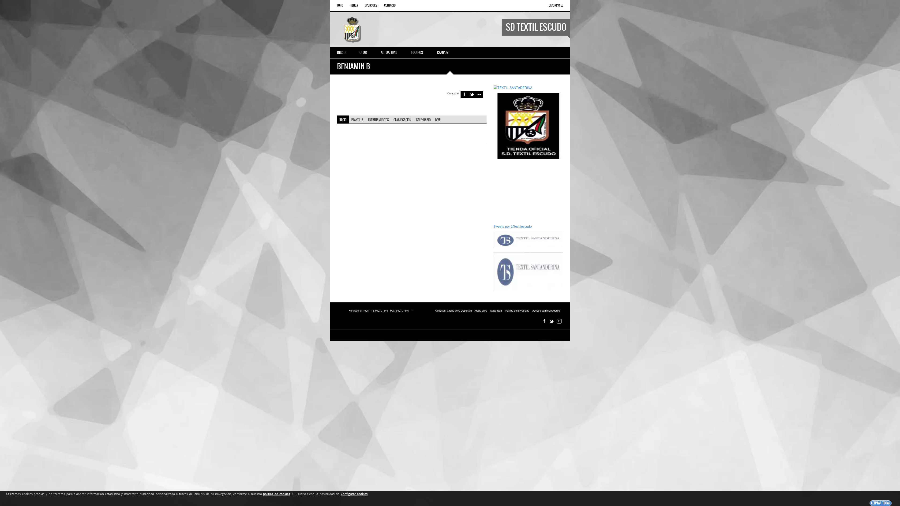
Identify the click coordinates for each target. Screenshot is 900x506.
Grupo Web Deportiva (459, 310)
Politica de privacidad (517, 310)
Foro (340, 5)
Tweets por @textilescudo (513, 226)
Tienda (354, 5)
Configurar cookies (354, 494)
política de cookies (276, 494)
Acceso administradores (546, 310)
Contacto (390, 5)
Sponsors (371, 5)
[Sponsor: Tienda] (528, 125)
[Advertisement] (530, 191)
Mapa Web (481, 310)
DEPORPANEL (556, 5)
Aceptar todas (880, 503)
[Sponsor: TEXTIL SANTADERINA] (513, 87)
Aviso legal (496, 310)
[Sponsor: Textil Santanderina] (528, 239)
